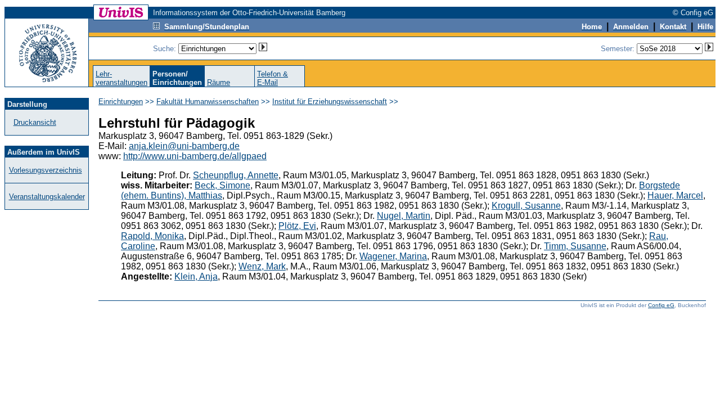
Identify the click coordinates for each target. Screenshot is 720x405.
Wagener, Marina (393, 256)
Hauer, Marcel (675, 195)
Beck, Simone (222, 185)
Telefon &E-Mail (272, 78)
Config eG (661, 305)
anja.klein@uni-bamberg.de (184, 146)
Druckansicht (35, 122)
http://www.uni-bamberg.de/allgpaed (195, 156)
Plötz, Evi (297, 226)
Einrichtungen (120, 101)
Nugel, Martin (403, 215)
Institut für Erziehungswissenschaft (329, 101)
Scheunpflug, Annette (235, 175)
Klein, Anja (196, 276)
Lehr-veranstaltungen (121, 78)
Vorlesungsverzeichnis (45, 170)
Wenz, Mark (262, 266)
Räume (218, 82)
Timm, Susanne (575, 246)
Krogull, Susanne (526, 205)
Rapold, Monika (152, 236)
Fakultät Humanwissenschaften (207, 101)
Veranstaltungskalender (47, 196)
